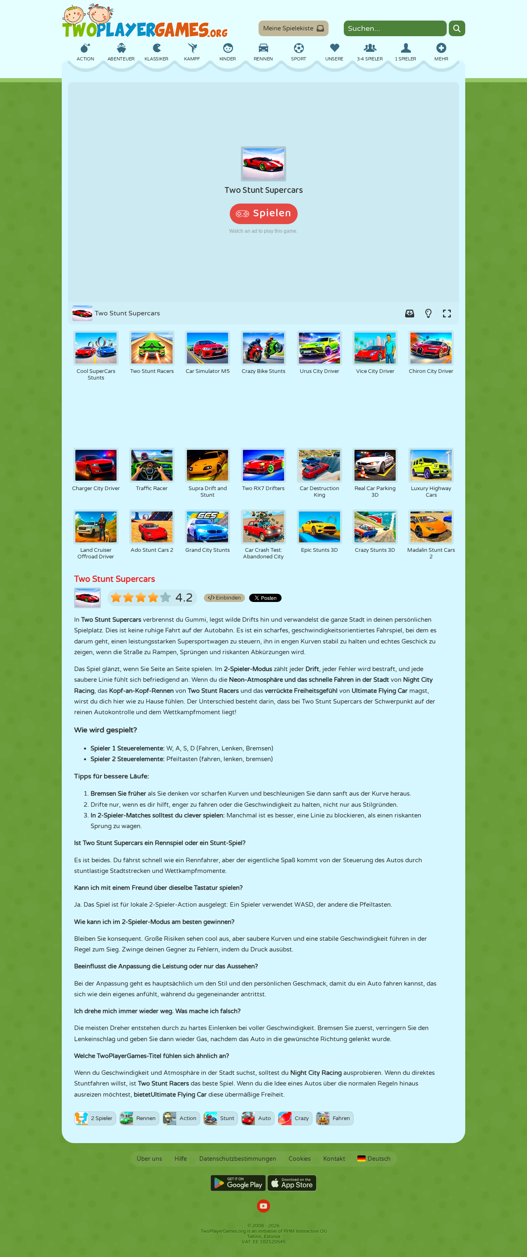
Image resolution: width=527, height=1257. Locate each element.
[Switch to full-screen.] (446, 313)
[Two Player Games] (145, 20)
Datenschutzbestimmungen (237, 1158)
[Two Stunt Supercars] (263, 192)
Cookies (300, 1158)
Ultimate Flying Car (179, 1094)
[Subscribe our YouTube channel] (263, 1207)
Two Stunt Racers (163, 1083)
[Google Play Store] (238, 1183)
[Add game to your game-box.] (409, 313)
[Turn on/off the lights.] (428, 313)
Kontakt (334, 1158)
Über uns (149, 1158)
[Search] (457, 28)
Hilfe (181, 1158)
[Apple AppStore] (292, 1183)
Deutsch (379, 1158)
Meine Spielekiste (288, 28)
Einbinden (228, 598)
